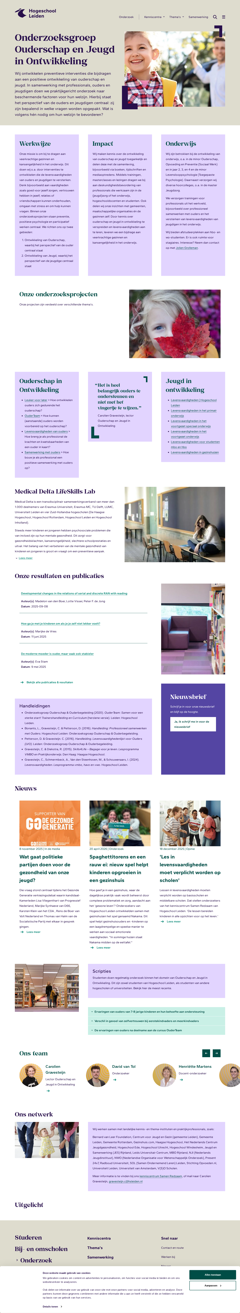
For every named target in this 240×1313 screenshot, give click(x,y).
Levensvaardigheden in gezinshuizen (195, 452)
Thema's (175, 17)
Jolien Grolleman (187, 248)
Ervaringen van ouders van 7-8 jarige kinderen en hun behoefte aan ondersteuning (150, 1011)
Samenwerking (198, 17)
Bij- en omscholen (41, 1249)
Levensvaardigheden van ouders (46, 431)
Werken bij (168, 1257)
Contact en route (172, 1248)
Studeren (28, 1237)
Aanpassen (211, 1285)
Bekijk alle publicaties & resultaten (50, 682)
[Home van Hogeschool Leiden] (64, 13)
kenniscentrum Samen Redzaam (161, 1176)
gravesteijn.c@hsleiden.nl (126, 1181)
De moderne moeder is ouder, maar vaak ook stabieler (57, 654)
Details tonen (50, 1306)
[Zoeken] (216, 17)
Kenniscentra (152, 17)
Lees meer (26, 557)
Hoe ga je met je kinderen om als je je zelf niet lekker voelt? (60, 623)
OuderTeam (32, 415)
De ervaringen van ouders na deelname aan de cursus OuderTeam (138, 1030)
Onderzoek (126, 17)
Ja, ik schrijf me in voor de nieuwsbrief (191, 724)
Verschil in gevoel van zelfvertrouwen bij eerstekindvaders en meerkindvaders (147, 1021)
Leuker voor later (36, 400)
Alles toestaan (213, 1274)
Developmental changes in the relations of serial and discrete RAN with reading (74, 593)
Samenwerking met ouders (42, 452)
